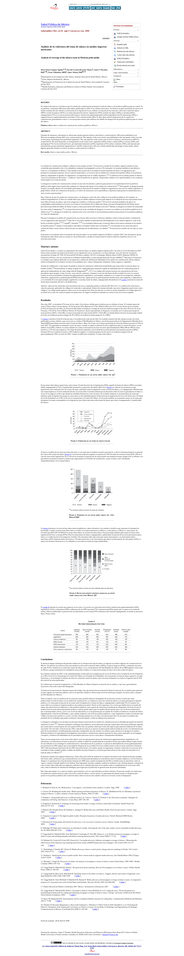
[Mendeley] (114, 79)
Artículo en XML (123, 48)
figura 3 (68, 454)
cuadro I (124, 280)
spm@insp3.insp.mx (92, 954)
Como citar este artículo (126, 55)
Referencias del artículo (125, 51)
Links (127, 788)
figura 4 (46, 528)
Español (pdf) (122, 44)
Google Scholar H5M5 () (127, 37)
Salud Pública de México (55, 24)
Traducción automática (125, 62)
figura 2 (110, 387)
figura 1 (46, 319)
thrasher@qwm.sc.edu (110, 934)
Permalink (120, 87)
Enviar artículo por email (126, 65)
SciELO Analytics (123, 33)
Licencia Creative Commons (124, 943)
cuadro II (46, 607)
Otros (118, 79)
